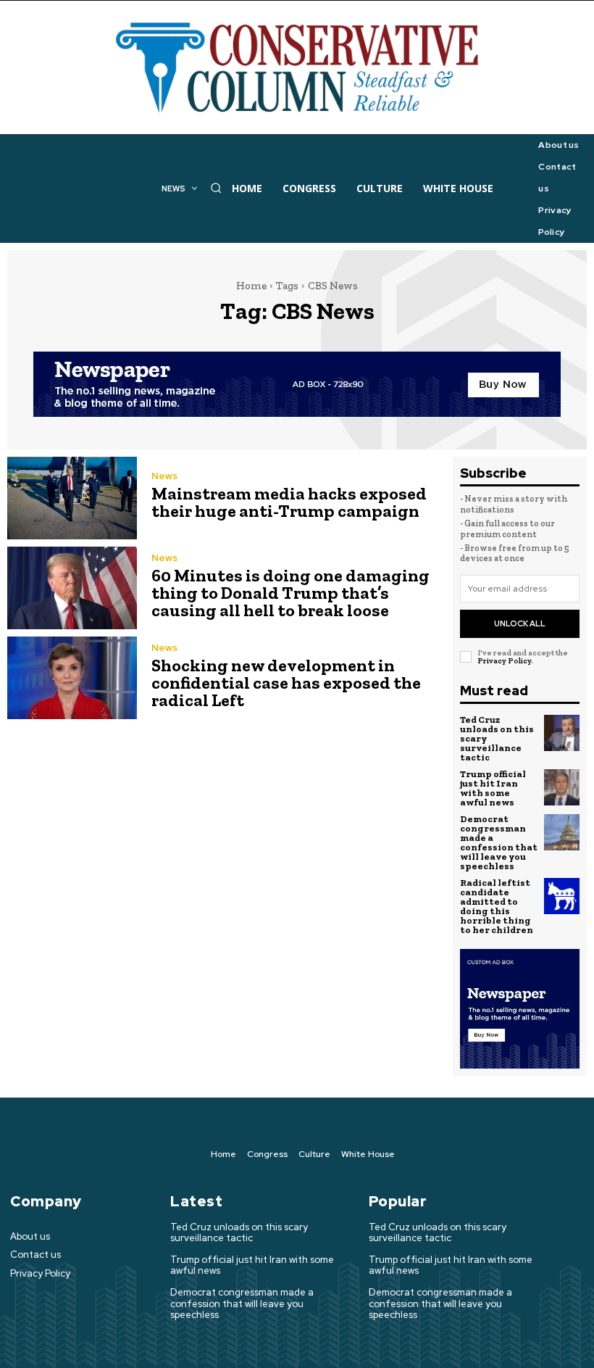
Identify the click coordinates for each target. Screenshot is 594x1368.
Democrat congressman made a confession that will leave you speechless (498, 842)
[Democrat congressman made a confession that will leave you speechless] (562, 832)
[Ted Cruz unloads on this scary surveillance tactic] (562, 733)
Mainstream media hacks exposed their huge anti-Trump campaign (289, 502)
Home (251, 285)
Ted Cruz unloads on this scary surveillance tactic (239, 1233)
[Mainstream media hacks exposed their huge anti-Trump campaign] (72, 498)
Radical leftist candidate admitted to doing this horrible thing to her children (496, 906)
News (164, 476)
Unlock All (519, 623)
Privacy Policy (504, 661)
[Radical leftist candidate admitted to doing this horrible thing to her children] (562, 896)
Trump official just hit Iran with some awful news (493, 788)
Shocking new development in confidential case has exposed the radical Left (286, 682)
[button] (216, 188)
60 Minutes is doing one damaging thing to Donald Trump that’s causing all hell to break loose (290, 593)
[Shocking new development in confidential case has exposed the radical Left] (72, 678)
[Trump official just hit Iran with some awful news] (562, 787)
